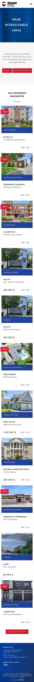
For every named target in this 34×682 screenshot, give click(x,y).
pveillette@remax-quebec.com (18, 657)
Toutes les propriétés (17, 631)
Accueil (7, 70)
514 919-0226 (11, 655)
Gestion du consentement (17, 677)
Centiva (21, 679)
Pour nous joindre (22, 70)
